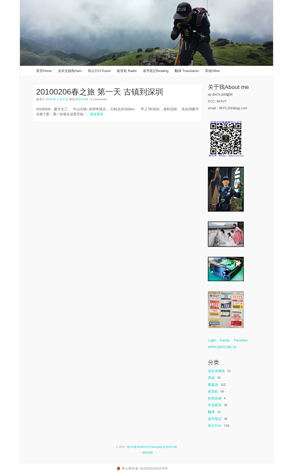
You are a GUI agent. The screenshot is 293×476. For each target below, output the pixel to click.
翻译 (211, 412)
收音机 (213, 391)
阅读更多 (96, 114)
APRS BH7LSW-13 (222, 347)
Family (225, 340)
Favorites (241, 340)
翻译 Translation (187, 71)
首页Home (44, 71)
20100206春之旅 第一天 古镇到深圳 (99, 91)
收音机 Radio (127, 71)
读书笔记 (214, 419)
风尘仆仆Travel (99, 71)
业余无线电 (216, 371)
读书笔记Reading (155, 71)
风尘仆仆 (214, 426)
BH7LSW (81, 99)
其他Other (212, 71)
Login (214, 340)
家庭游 (213, 385)
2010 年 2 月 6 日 (57, 99)
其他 (211, 378)
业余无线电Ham (70, 71)
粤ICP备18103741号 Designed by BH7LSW (152, 446)
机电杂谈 (214, 398)
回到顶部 (147, 452)
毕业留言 (214, 405)
